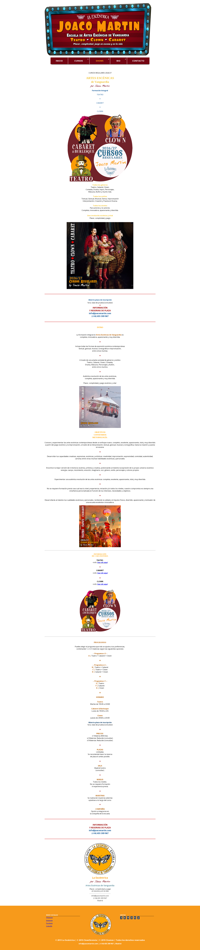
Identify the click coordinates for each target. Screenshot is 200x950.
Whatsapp (49, 917)
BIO (119, 60)
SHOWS (101, 60)
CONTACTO (138, 60)
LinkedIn (49, 926)
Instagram (49, 920)
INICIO (59, 60)
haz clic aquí (102, 562)
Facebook (49, 923)
